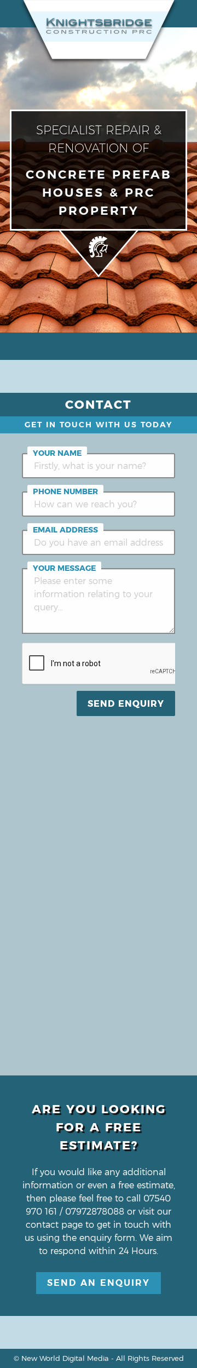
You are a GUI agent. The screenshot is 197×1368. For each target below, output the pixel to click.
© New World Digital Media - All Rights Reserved (99, 1358)
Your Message (64, 568)
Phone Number (65, 491)
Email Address (65, 530)
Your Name (57, 453)
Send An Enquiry (98, 1283)
